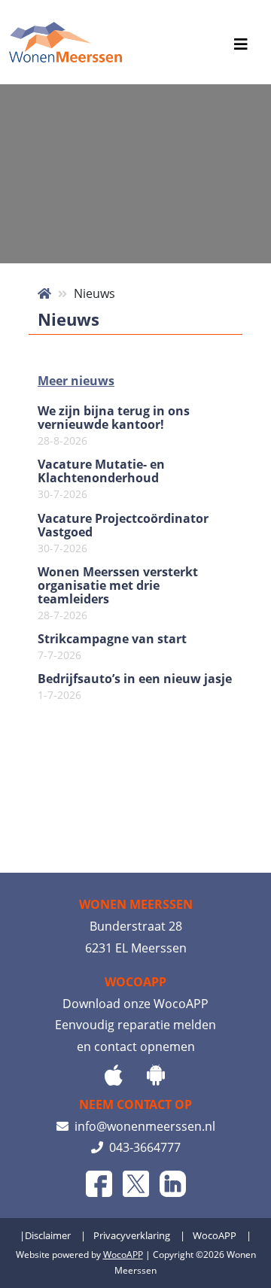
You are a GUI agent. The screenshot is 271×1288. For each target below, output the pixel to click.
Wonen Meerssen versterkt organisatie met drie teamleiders (118, 593)
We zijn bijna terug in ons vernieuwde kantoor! (114, 426)
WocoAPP (214, 1235)
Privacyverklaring (131, 1235)
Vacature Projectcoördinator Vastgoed (123, 533)
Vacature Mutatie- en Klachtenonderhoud (101, 479)
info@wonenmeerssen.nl (142, 1126)
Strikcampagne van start (112, 647)
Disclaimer (48, 1235)
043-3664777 (142, 1147)
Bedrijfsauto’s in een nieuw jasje (135, 687)
